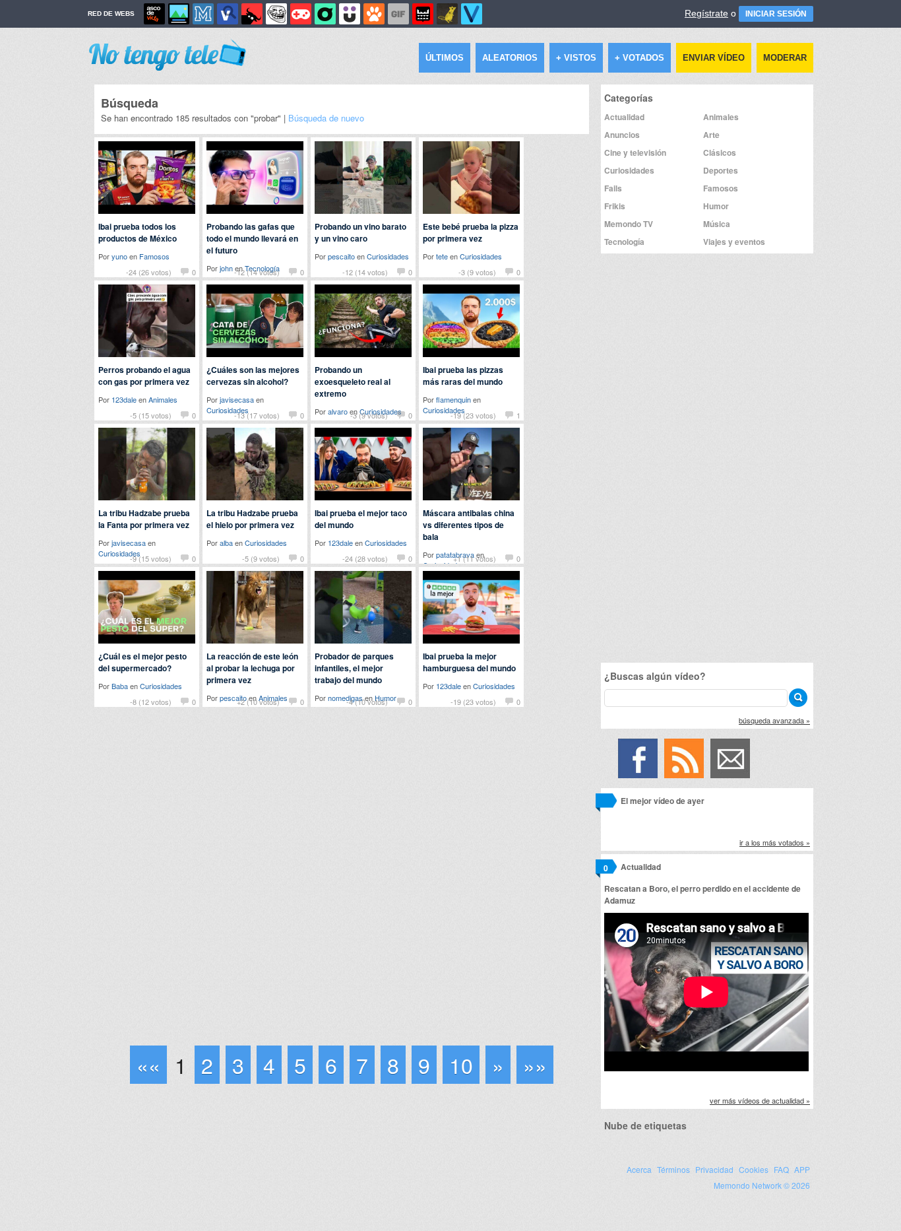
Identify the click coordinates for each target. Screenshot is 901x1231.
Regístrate (706, 13)
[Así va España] (252, 13)
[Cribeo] (325, 13)
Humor (716, 206)
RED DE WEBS (111, 13)
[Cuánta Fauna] (374, 13)
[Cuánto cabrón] (276, 13)
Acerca (639, 1169)
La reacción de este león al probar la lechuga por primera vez (252, 668)
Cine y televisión (635, 152)
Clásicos (719, 152)
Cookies (753, 1169)
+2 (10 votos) (258, 701)
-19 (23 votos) (473, 415)
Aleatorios (510, 58)
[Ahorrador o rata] (447, 13)
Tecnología (624, 242)
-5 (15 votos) (150, 415)
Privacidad (714, 1169)
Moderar (785, 58)
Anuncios (622, 135)
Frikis (614, 206)
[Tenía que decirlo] (422, 13)
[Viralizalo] (471, 13)
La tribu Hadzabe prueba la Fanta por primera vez (144, 519)
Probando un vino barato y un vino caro (360, 232)
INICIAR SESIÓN (776, 13)
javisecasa (237, 399)
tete (442, 256)
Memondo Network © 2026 (762, 1185)
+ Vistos (576, 58)
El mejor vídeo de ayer (662, 801)
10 (461, 1064)
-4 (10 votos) (367, 701)
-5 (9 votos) (261, 558)
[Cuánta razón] (178, 13)
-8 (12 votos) (150, 701)
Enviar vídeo (714, 58)
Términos (673, 1169)
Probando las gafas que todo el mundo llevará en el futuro (252, 238)
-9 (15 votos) (150, 558)
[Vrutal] (300, 13)
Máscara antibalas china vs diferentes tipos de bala (468, 525)
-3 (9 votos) (477, 272)
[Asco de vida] (154, 13)
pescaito (341, 256)
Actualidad (624, 117)
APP (802, 1169)
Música (716, 224)
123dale (124, 399)
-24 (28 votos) (365, 558)
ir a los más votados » (774, 842)
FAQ (781, 1169)
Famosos (154, 256)
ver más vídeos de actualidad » (760, 1100)
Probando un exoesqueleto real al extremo (352, 381)
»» (535, 1064)
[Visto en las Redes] (227, 13)
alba (226, 542)
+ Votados (639, 58)
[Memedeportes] (203, 13)
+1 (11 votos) (474, 558)
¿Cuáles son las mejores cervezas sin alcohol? (252, 375)
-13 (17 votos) (257, 415)
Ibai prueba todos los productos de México (137, 232)
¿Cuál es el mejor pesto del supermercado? (142, 662)
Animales (162, 399)
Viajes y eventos (734, 242)
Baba (119, 686)
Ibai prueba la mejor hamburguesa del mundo (469, 662)
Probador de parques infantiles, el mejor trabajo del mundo (354, 668)
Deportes (720, 170)
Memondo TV (628, 224)
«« (148, 1064)
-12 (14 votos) (257, 272)
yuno (119, 256)
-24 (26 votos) (148, 272)
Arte (711, 135)
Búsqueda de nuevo (326, 118)
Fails (613, 188)
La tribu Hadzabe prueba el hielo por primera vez (252, 519)
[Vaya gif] (398, 13)
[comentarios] (606, 803)
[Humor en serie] (349, 13)
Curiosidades (388, 256)
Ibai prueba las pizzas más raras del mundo (463, 375)
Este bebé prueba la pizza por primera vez (470, 232)
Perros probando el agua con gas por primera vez (144, 375)
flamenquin (453, 399)
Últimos (444, 58)
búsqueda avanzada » (774, 720)
